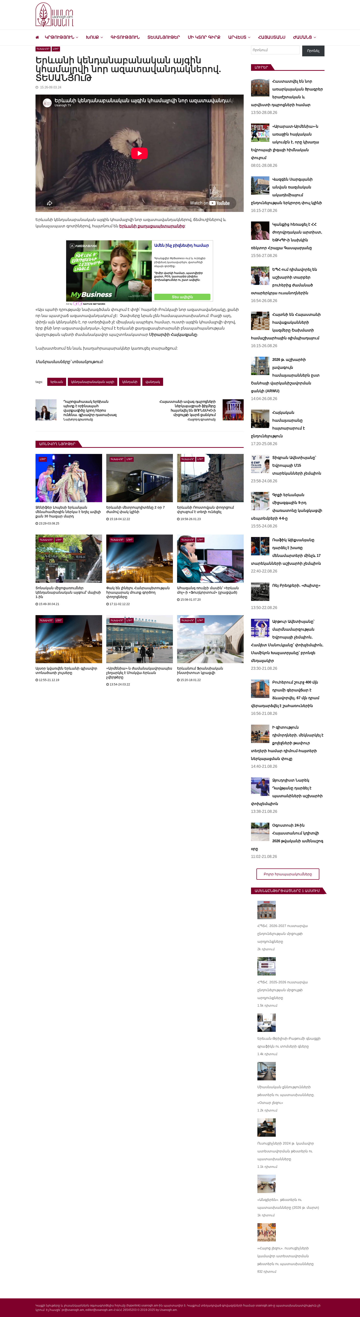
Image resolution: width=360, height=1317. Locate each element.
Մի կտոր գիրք (204, 37)
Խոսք (92, 37)
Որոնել (313, 51)
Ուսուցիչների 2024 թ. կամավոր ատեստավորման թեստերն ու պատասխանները (285, 1151)
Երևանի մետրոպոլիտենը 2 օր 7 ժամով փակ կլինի (135, 509)
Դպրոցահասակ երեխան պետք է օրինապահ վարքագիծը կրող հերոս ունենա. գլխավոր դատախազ (90, 408)
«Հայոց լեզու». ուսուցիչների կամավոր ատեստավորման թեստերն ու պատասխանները (285, 1256)
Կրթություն (59, 37)
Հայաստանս (271, 37)
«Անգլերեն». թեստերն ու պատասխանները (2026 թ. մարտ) (288, 1203)
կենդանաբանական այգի (92, 382)
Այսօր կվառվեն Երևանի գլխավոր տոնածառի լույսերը (66, 670)
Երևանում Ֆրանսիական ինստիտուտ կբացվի (200, 670)
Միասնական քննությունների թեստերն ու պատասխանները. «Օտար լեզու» (286, 1095)
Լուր (56, 49)
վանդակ (152, 382)
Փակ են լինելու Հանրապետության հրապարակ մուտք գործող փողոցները (138, 592)
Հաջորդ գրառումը (202, 419)
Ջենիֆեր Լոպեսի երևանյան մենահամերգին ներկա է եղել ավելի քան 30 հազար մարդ (68, 511)
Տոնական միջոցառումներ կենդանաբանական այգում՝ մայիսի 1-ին (68, 592)
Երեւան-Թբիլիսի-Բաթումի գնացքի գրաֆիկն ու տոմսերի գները (289, 1042)
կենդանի (129, 382)
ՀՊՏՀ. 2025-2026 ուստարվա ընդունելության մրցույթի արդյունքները (282, 990)
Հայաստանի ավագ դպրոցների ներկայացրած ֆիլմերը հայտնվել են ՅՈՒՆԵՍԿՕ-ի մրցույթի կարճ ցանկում (187, 408)
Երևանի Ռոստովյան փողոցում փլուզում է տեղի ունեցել (205, 509)
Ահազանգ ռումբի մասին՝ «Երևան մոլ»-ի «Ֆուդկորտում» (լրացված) (208, 590)
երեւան (56, 382)
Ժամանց (302, 37)
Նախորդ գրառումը (78, 419)
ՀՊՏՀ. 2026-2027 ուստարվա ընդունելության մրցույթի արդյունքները (282, 933)
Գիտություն (125, 37)
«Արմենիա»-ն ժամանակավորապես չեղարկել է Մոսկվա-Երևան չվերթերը (139, 672)
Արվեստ (237, 37)
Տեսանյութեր (163, 37)
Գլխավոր (43, 49)
